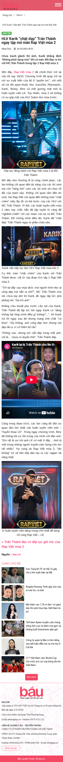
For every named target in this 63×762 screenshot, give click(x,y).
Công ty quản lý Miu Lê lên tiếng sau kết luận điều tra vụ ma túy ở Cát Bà (43, 644)
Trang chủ (7, 15)
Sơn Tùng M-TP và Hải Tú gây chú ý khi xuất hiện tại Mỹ (41, 570)
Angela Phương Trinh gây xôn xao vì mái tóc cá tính (43, 588)
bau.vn (17, 554)
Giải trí (6, 33)
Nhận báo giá (11, 748)
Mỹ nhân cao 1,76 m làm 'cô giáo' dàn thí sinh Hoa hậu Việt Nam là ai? (43, 608)
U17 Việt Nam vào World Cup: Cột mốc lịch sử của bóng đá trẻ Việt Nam (43, 661)
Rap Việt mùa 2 (24, 72)
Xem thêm (31, 677)
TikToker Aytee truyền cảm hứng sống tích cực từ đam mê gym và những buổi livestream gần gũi (43, 626)
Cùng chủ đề (11, 563)
